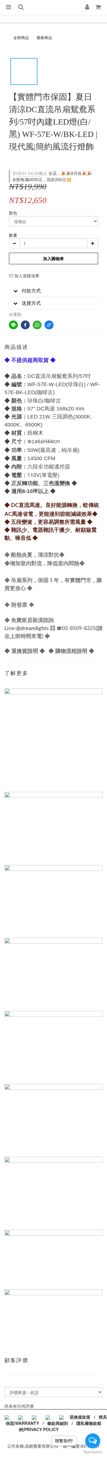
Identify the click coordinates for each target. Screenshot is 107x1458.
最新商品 (44, 37)
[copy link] (49, 324)
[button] (53, 291)
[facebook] (25, 324)
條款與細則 (57, 1423)
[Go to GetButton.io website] (92, 1452)
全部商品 (21, 37)
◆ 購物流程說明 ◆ (71, 651)
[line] (13, 324)
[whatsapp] (37, 324)
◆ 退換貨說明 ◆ (24, 651)
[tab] (53, 291)
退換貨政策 (80, 1417)
